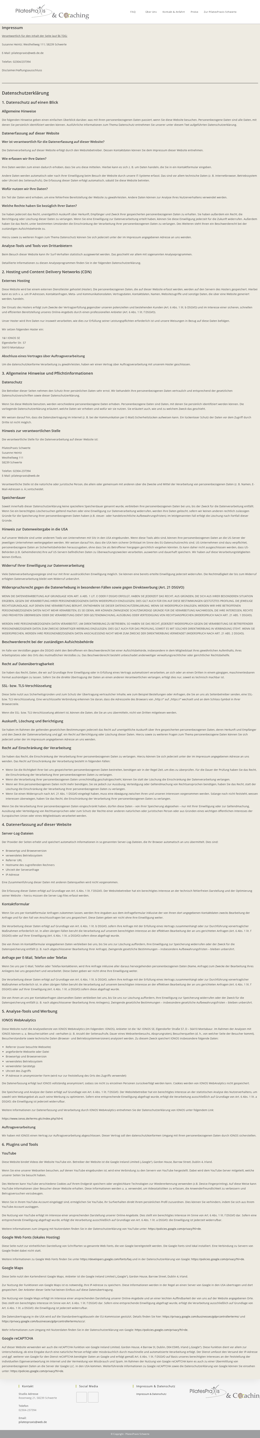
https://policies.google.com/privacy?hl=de (174, 1229)
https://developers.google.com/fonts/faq (106, 1259)
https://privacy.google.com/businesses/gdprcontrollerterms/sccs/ (43, 1321)
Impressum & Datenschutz (151, 1394)
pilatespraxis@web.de (33, 1422)
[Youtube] (93, 1397)
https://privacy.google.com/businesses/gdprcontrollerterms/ (201, 1316)
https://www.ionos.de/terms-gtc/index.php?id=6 (32, 1118)
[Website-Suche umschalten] (243, 12)
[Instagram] (81, 1397)
